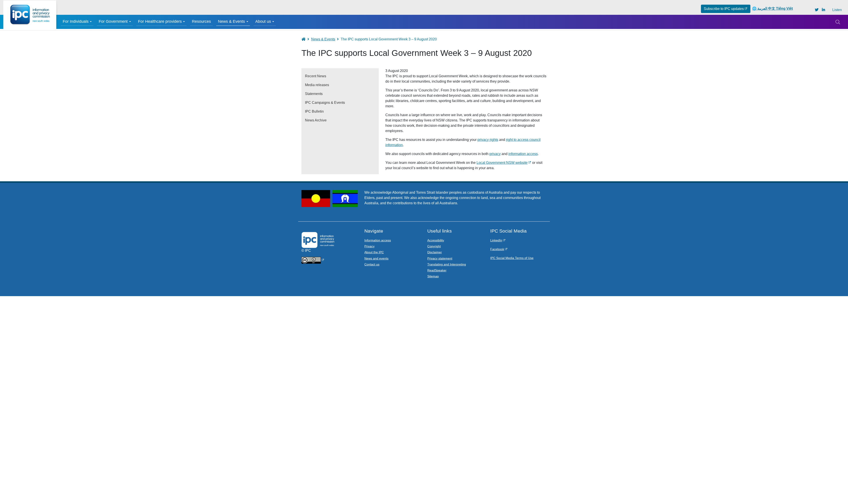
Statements (314, 94)
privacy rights (487, 140)
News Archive (316, 120)
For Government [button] (113, 21)
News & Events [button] (231, 21)
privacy (495, 154)
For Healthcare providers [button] (160, 21)
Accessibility (435, 240)
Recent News (315, 76)
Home (305, 39)
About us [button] (263, 21)
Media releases (317, 85)
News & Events (323, 39)
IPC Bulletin (314, 111)
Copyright (434, 246)
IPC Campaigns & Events (325, 102)
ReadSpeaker (437, 270)
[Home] (29, 14)
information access (523, 154)
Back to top (835, 464)
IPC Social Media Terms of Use (512, 258)
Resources (201, 21)
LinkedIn (496, 240)
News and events (376, 258)
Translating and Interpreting (446, 264)
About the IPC (374, 252)
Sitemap (433, 276)
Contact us (371, 264)
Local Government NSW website (502, 163)
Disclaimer (434, 252)
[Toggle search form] (838, 22)
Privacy (369, 246)
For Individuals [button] (76, 21)
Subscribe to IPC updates (724, 9)
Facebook (497, 249)
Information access (377, 240)
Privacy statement (439, 258)
